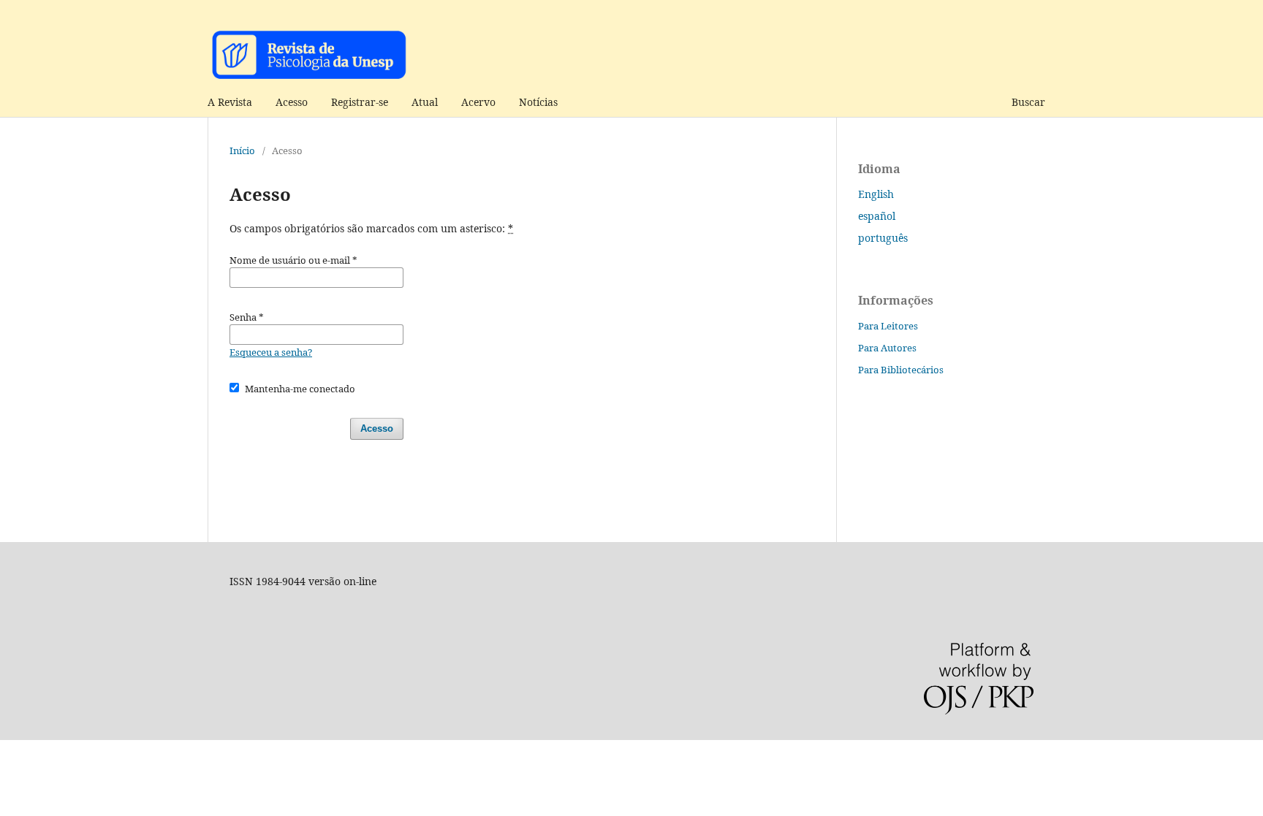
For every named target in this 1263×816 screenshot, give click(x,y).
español (876, 216)
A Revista (230, 102)
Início (242, 150)
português (883, 238)
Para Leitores (888, 325)
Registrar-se (359, 102)
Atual (424, 102)
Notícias (538, 102)
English (876, 194)
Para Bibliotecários (901, 369)
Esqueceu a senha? (271, 352)
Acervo (478, 102)
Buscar (1028, 102)
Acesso (292, 102)
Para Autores (887, 347)
